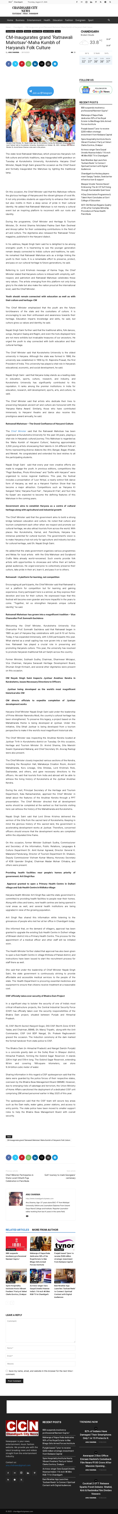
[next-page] (12, 1303)
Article (57, 1282)
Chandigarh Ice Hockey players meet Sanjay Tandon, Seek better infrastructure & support (96, 176)
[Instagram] (86, 2)
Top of (58, 31)
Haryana (27, 31)
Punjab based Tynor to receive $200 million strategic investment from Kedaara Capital (96, 132)
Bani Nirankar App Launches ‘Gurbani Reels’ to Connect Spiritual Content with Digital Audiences (64, 1291)
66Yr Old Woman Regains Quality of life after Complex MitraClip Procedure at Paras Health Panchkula (96, 209)
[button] (108, 20)
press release (48, 31)
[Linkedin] (91, 2)
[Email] (42, 64)
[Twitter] (110, 2)
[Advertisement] (78, 10)
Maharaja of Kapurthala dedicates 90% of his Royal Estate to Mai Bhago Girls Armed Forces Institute (40, 1259)
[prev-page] (7, 1303)
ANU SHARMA (13, 52)
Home (10, 20)
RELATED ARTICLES (17, 1229)
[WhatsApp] (28, 64)
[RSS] (100, 2)
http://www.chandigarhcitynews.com (40, 1199)
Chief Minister (18, 431)
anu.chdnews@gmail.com (18, 1465)
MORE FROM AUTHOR (45, 1229)
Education (58, 20)
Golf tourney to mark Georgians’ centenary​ (60, 1176)
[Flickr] (81, 2)
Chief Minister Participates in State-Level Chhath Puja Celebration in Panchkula (19, 1178)
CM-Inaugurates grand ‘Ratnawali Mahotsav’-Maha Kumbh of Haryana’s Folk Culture (38, 1140)
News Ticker (37, 31)
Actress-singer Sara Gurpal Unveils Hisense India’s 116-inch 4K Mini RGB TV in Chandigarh (95, 152)
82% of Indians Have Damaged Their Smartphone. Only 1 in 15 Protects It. (96, 1435)
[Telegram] (105, 2)
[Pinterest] (96, 2)
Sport (90, 20)
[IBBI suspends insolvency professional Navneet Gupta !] (16, 1243)
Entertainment (34, 20)
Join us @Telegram (42, 93)
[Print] (48, 64)
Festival (19, 31)
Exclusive (34, 1282)
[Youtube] (28, 1216)
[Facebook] (77, 2)
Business (20, 20)
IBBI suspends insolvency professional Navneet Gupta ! (16, 1256)
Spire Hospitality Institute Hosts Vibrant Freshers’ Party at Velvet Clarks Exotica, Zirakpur (96, 142)
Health (47, 20)
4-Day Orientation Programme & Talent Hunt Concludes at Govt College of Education (96, 197)
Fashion (69, 20)
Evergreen (80, 20)
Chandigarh (18, 27)
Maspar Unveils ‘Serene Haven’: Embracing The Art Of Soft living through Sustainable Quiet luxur (96, 187)
